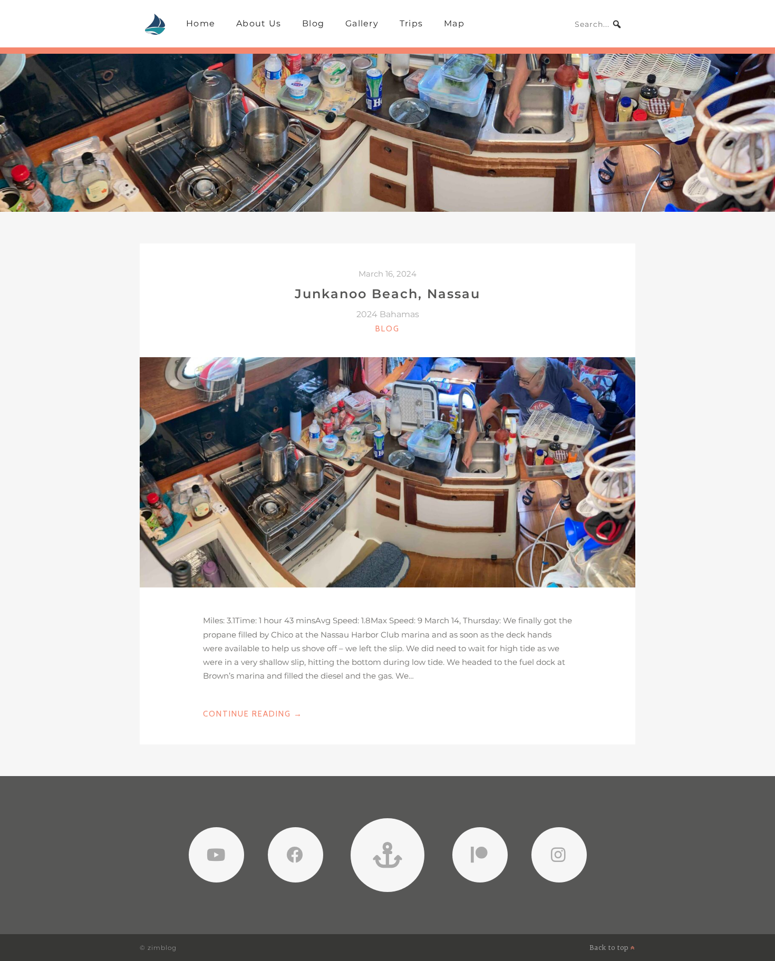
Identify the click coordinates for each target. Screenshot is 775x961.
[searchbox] (598, 24)
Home (200, 23)
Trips (411, 23)
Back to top (610, 948)
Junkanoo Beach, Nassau (387, 293)
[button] (617, 24)
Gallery (362, 23)
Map (454, 23)
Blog (313, 23)
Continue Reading (253, 715)
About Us (258, 23)
